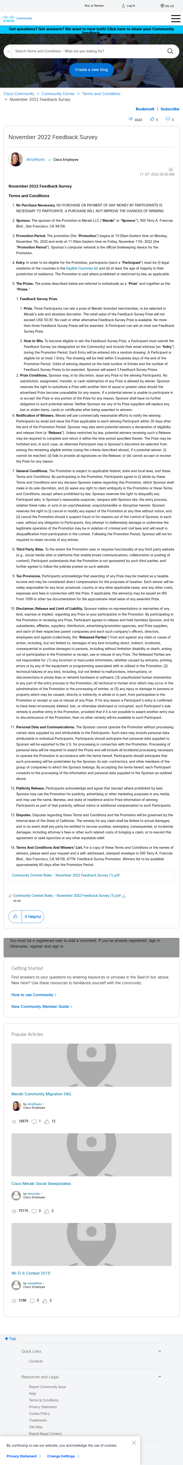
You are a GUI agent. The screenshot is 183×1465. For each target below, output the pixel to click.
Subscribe (170, 109)
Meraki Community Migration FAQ (41, 1094)
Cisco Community (19, 94)
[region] (70, 1450)
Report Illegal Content (45, 1434)
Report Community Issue (47, 1387)
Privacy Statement (22, 1456)
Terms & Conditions (43, 1400)
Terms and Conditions (101, 94)
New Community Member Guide (40, 1006)
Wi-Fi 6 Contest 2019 (30, 1273)
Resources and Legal (40, 1377)
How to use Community (32, 995)
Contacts (36, 1361)
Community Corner (58, 94)
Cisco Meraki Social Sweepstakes (41, 1184)
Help (32, 1393)
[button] (15, 916)
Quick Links (31, 1351)
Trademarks (38, 1420)
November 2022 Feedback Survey (53, 137)
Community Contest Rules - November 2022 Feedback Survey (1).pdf (66, 875)
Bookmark (145, 109)
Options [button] (168, 170)
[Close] (134, 1442)
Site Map (35, 1427)
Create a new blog (91, 70)
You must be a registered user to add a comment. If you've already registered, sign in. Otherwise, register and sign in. (85, 943)
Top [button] (12, 1339)
